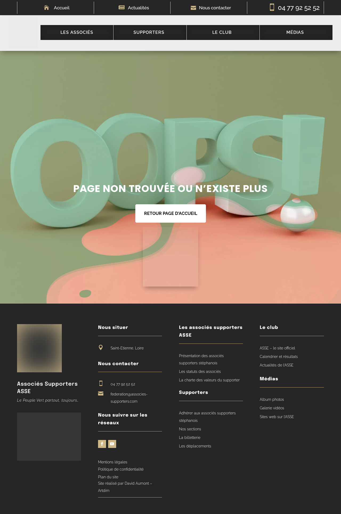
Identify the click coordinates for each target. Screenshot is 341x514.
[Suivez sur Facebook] (102, 444)
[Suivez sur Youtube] (112, 444)
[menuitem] (76, 32)
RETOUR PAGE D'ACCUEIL (170, 213)
